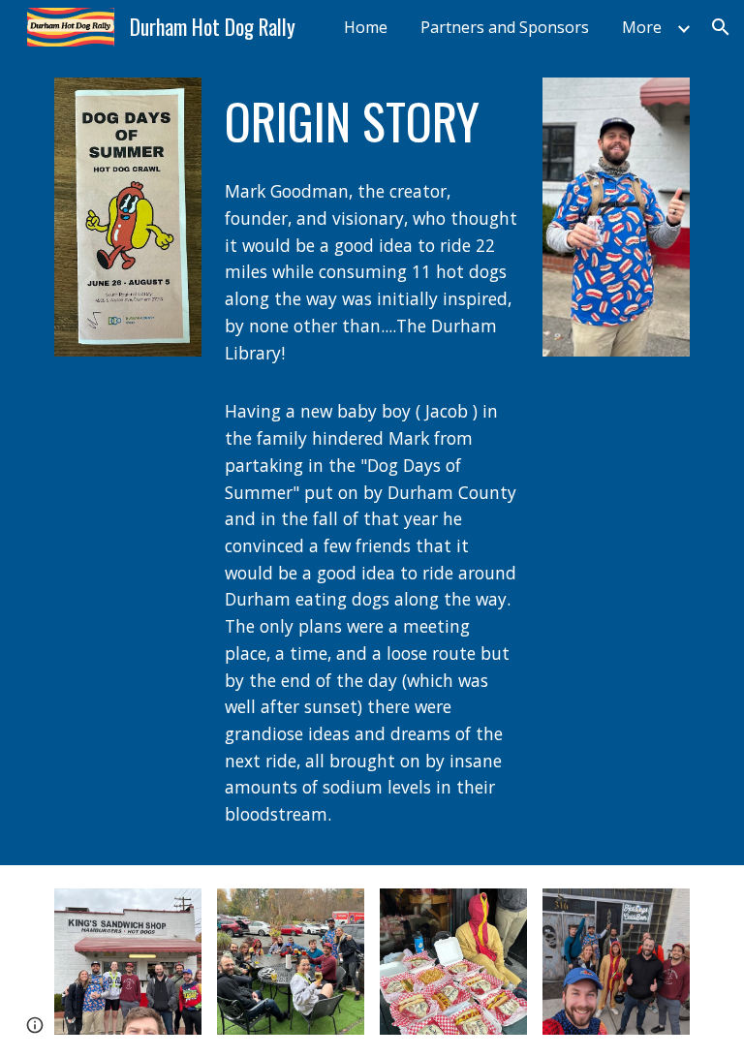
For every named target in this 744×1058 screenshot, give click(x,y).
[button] (721, 27)
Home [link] (366, 27)
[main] (371, 121)
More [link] (642, 27)
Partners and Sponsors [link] (504, 27)
